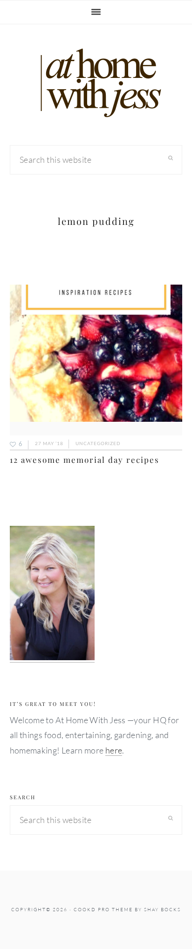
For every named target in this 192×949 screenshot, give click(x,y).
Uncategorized (98, 443)
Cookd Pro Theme (103, 910)
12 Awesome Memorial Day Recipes (84, 459)
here (113, 750)
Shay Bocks (162, 910)
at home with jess (96, 83)
